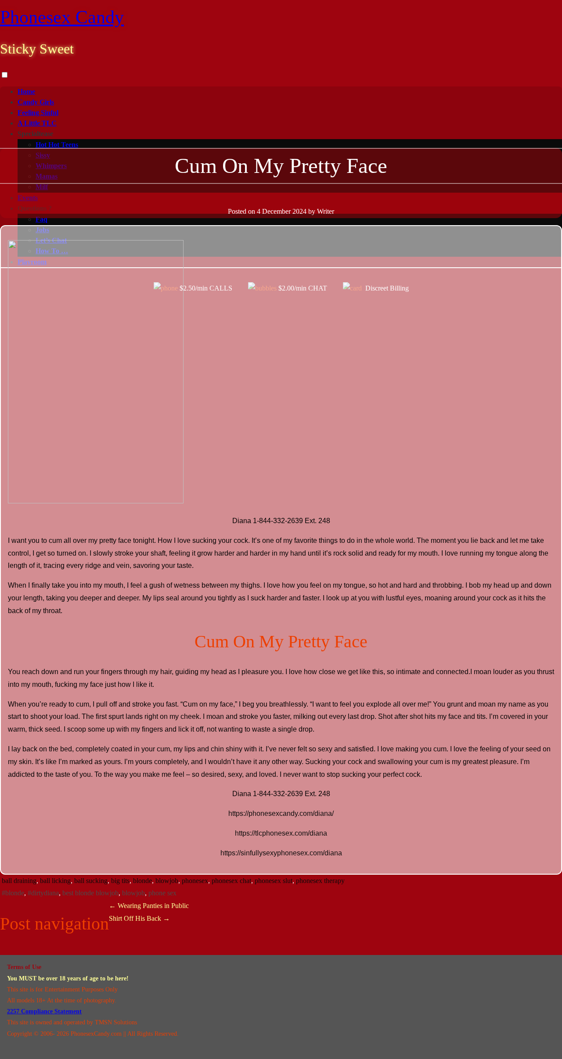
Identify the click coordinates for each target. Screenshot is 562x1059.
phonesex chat (231, 880)
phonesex (195, 880)
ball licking (55, 880)
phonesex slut (273, 880)
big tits (120, 880)
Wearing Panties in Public (149, 905)
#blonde (13, 893)
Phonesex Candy (62, 17)
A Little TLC (37, 123)
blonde (142, 880)
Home (26, 91)
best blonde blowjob (90, 893)
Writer (325, 211)
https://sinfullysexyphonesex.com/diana (281, 853)
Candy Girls (36, 102)
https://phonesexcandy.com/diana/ (281, 813)
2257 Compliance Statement (44, 1011)
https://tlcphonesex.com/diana (281, 833)
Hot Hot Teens (57, 144)
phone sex (162, 893)
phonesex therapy (320, 880)
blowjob (166, 880)
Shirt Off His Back (139, 918)
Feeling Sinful (38, 112)
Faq (41, 219)
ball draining (19, 880)
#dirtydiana (43, 893)
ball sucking (91, 880)
